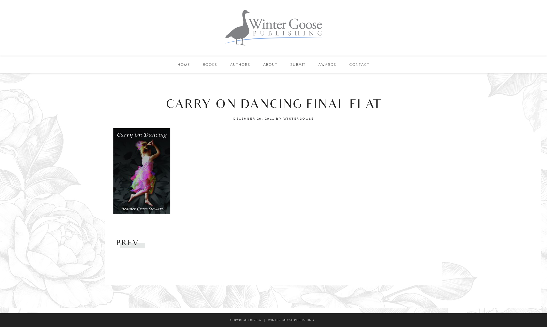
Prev (127, 243)
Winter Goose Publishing (273, 28)
